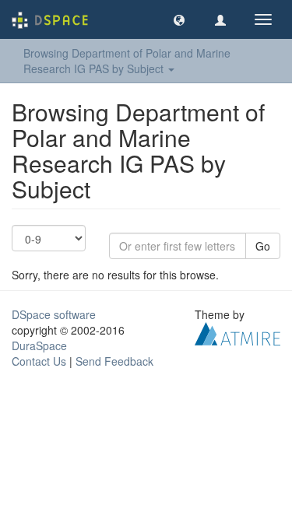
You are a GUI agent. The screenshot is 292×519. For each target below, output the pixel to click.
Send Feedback (114, 361)
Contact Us (39, 361)
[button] (179, 19)
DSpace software (54, 314)
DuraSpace (39, 345)
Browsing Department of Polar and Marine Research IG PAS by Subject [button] (126, 60)
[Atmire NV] (237, 332)
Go (262, 246)
